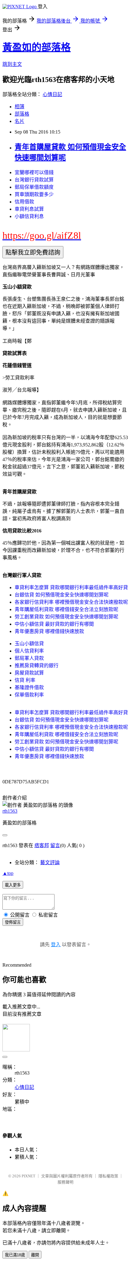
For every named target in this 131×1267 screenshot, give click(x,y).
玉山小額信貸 (29, 643)
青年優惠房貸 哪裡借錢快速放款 (49, 631)
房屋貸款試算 (29, 672)
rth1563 (9, 811)
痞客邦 (41, 845)
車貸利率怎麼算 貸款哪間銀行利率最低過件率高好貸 (71, 587)
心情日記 (52, 94)
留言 (55, 845)
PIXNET (28, 1176)
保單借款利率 (29, 694)
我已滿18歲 (15, 1255)
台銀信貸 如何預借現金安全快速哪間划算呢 (61, 594)
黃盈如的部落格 (36, 47)
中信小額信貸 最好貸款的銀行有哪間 (54, 624)
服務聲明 (65, 1182)
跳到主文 (12, 64)
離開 (35, 1255)
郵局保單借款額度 (34, 187)
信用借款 (24, 201)
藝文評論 (50, 862)
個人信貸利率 (29, 650)
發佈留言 (13, 922)
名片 (19, 121)
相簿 (19, 106)
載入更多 (13, 885)
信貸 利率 (25, 680)
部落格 (22, 113)
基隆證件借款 (29, 687)
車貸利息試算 (29, 209)
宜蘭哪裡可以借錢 (34, 172)
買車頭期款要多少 (34, 194)
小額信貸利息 (29, 216)
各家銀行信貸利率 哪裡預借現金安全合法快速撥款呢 (71, 602)
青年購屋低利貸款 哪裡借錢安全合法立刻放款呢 (66, 609)
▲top (7, 873)
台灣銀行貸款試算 (34, 179)
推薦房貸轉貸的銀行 (36, 665)
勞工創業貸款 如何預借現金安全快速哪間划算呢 (66, 616)
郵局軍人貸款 (29, 658)
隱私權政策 (108, 1176)
